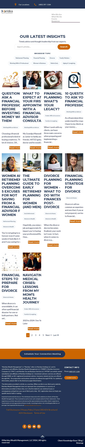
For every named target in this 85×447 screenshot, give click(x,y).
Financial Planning (39, 58)
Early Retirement (29, 213)
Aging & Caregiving (69, 63)
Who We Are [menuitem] (57, 14)
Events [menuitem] (54, 19)
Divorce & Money (50, 213)
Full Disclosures (13, 410)
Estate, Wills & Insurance (52, 115)
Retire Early (54, 63)
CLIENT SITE (71, 378)
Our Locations (24, 4)
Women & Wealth (8, 226)
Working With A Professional (19, 63)
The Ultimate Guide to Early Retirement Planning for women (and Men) (34, 191)
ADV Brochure (50, 410)
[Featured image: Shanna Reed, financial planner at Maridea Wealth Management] (74, 162)
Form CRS (39, 410)
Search (64, 47)
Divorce (52, 58)
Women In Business (39, 63)
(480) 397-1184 (45, 4)
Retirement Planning (22, 58)
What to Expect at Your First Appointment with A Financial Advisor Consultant (35, 107)
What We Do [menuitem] (57, 17)
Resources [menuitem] (56, 21)
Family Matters (64, 58)
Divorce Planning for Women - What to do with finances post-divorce (53, 191)
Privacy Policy (27, 410)
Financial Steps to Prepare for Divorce (11, 283)
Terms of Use (39, 413)
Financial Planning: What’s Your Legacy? (53, 101)
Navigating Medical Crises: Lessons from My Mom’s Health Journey (33, 288)
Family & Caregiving (51, 121)
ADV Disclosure (26, 413)
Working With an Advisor (10, 127)
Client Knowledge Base (67, 440)
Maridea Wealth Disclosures (32, 405)
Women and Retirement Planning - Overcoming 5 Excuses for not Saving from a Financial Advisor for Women (13, 195)
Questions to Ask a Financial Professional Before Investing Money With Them (15, 107)
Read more (15, 148)
